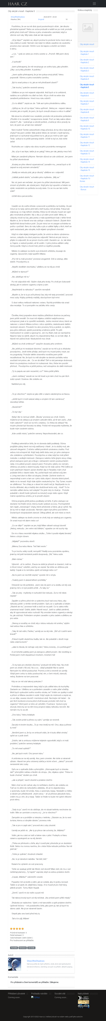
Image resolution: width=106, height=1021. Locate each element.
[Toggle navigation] (94, 3)
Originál (41, 19)
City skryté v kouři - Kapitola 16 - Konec (87, 178)
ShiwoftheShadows (18, 17)
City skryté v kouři (87, 44)
